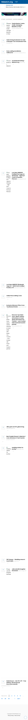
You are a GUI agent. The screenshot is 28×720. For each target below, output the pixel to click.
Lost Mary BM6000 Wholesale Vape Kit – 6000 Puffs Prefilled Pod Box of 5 (15, 286)
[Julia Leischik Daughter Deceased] (8, 622)
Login (16, 2)
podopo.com (9, 297)
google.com (16, 561)
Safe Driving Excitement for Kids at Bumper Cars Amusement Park (16, 40)
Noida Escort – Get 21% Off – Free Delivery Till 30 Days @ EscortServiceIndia (16, 682)
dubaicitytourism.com (17, 326)
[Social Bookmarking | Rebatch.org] (8, 113)
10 (2, 698)
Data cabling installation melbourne (13, 51)
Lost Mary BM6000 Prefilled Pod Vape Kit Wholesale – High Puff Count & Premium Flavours (18, 176)
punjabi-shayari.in (10, 439)
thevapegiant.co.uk (21, 179)
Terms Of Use (17, 715)
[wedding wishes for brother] (8, 500)
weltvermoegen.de (22, 570)
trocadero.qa (9, 43)
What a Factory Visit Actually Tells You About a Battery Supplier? (17, 7)
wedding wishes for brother (17, 448)
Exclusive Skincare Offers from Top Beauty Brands (15, 306)
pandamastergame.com (17, 28)
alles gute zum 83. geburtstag (15, 427)
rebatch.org (22, 62)
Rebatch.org (7, 2)
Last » (18, 698)
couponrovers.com (22, 307)
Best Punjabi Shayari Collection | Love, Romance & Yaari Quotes (15, 437)
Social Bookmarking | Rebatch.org (18, 61)
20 (5, 698)
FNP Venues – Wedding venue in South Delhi (15, 560)
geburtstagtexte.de (10, 428)
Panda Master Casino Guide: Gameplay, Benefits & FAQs (18, 25)
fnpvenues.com (20, 449)
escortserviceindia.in (6, 685)
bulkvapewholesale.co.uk (19, 287)
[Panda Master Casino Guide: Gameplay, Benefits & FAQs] (8, 29)
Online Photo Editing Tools (14, 295)
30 (9, 698)
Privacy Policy (11, 715)
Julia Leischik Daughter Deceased (18, 569)
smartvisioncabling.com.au (19, 52)
